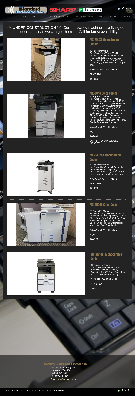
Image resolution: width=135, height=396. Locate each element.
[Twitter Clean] (123, 8)
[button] (46, 59)
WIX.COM (61, 390)
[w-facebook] (119, 9)
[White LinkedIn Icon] (126, 8)
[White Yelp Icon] (130, 8)
